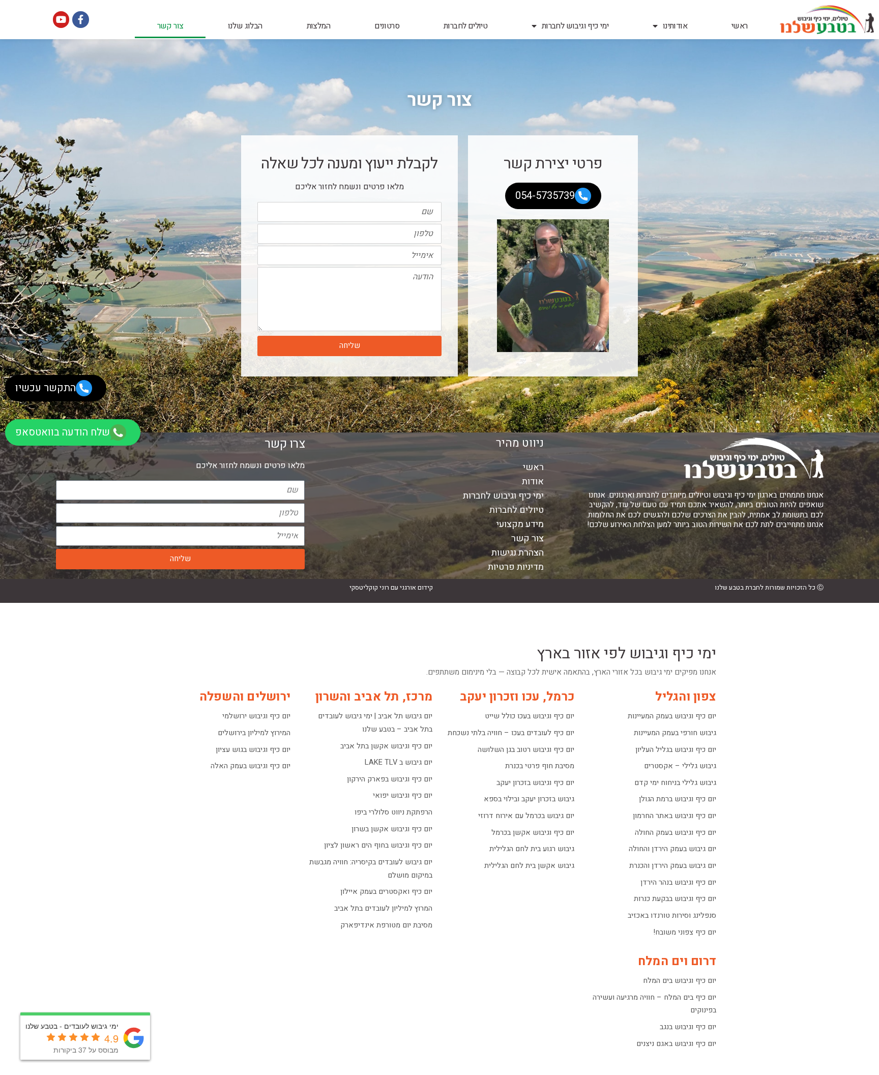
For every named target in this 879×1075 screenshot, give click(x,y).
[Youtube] (61, 19)
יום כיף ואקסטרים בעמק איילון (386, 891)
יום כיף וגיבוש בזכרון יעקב (535, 782)
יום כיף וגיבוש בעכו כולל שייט (529, 716)
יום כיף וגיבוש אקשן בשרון (391, 829)
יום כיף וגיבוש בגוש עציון (253, 749)
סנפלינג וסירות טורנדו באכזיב (672, 915)
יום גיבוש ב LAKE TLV (398, 762)
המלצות (318, 26)
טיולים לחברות (465, 26)
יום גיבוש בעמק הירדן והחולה (672, 849)
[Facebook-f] (80, 19)
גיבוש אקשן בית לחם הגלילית (529, 865)
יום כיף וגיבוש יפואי (402, 795)
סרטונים (386, 26)
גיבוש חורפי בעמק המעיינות (675, 733)
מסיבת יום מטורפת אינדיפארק (386, 925)
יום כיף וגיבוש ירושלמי (256, 716)
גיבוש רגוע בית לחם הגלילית (531, 849)
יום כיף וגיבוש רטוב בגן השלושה (526, 749)
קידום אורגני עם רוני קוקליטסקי (391, 587)
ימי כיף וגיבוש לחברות (575, 26)
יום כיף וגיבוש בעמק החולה (675, 832)
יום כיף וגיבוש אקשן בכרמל (532, 832)
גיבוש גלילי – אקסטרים (680, 766)
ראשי (739, 26)
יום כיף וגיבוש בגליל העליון (675, 749)
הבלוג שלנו (245, 26)
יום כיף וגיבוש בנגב (688, 1027)
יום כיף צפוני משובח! (685, 932)
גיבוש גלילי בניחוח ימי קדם (675, 782)
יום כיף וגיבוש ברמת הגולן (677, 799)
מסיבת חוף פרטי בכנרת (539, 766)
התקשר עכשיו (45, 388)
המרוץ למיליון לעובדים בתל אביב (383, 908)
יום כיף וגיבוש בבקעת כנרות (675, 898)
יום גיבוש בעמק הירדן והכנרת (672, 865)
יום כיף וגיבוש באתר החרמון (674, 815)
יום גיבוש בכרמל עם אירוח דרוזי (526, 815)
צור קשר (170, 26)
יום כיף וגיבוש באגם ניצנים (676, 1043)
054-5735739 (545, 195)
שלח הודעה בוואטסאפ (62, 432)
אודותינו (675, 26)
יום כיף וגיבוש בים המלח (679, 980)
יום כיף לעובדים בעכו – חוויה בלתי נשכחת (511, 733)
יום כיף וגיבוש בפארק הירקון (389, 779)
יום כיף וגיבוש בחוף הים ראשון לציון (378, 845)
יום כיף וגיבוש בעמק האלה (250, 766)
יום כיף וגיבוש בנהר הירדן (678, 882)
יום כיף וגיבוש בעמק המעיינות (672, 716)
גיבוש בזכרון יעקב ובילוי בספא (529, 799)
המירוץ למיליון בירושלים (254, 733)
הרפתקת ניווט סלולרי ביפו (393, 812)
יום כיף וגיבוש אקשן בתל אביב (386, 746)
